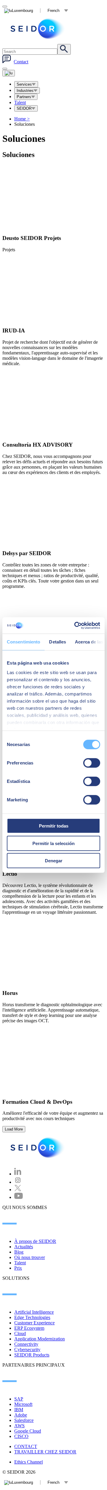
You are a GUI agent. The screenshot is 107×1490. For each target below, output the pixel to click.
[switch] (91, 763)
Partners (24, 97)
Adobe (20, 1414)
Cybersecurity (27, 1349)
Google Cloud (27, 1431)
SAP (18, 1398)
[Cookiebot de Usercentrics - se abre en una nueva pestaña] (75, 625)
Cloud (20, 1333)
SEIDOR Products (31, 1354)
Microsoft (23, 1404)
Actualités (23, 1246)
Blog (18, 1252)
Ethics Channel (28, 1461)
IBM (18, 1409)
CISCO (21, 1436)
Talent (20, 102)
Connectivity (26, 1344)
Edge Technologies (32, 1317)
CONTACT (25, 1446)
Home (22, 118)
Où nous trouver (29, 1257)
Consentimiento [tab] (23, 641)
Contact (21, 61)
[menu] (4, 69)
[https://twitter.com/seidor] (17, 1189)
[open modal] (4, 6)
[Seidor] (38, 28)
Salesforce (24, 1420)
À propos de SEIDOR (35, 1241)
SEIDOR (24, 108)
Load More (14, 1129)
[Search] (64, 49)
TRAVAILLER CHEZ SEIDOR (45, 1451)
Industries (25, 90)
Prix (18, 1268)
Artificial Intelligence (34, 1312)
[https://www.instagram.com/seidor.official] (17, 1182)
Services (24, 84)
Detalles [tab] (57, 641)
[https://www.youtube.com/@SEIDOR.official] (18, 1197)
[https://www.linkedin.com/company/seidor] (17, 1173)
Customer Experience (34, 1322)
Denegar (53, 860)
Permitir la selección (53, 843)
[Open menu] (8, 73)
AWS (19, 1425)
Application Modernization (39, 1338)
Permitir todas (53, 825)
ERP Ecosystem (29, 1328)
